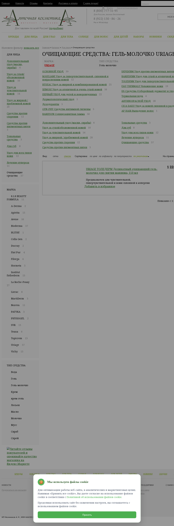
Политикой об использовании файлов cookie (94, 497)
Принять (87, 514)
